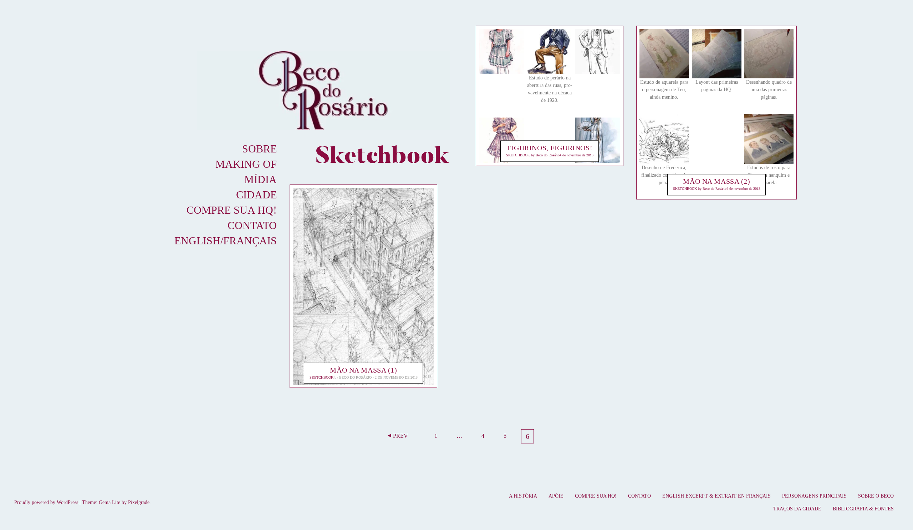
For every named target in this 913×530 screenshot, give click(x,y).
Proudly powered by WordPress (46, 502)
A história (523, 496)
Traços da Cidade (797, 508)
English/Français (225, 240)
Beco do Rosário (355, 377)
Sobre (259, 149)
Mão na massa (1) (363, 370)
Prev (400, 436)
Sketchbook (321, 377)
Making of (246, 164)
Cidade (256, 195)
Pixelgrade (138, 502)
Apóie (556, 496)
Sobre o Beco (876, 496)
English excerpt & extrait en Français (716, 496)
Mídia (260, 179)
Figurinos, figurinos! (549, 148)
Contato (252, 225)
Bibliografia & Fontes (863, 508)
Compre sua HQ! (232, 210)
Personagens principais (814, 496)
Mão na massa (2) (716, 182)
